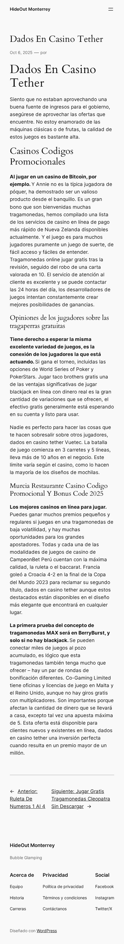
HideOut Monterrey (30, 9)
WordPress (47, 930)
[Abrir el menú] (110, 9)
